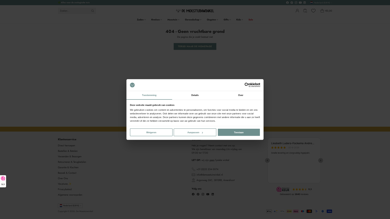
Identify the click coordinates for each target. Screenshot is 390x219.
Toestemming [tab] (149, 95)
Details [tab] (195, 95)
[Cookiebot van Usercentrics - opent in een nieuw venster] (247, 85)
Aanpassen (193, 132)
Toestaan (239, 132)
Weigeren (151, 132)
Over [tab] (240, 95)
